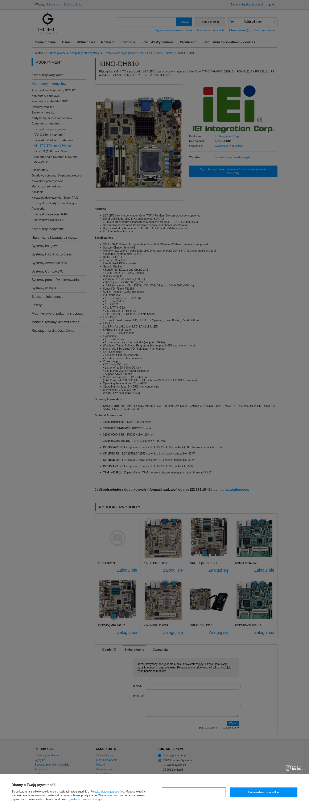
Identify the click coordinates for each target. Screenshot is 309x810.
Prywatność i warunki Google (84, 799)
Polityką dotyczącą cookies (107, 791)
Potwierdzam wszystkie (263, 792)
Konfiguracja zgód (194, 792)
